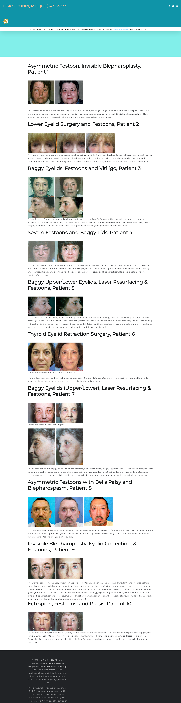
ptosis (95, 272)
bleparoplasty (132, 114)
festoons (87, 155)
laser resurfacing (77, 222)
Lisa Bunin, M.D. (46, 660)
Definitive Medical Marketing (52, 666)
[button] (148, 29)
